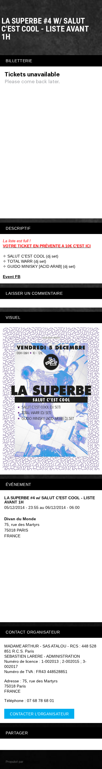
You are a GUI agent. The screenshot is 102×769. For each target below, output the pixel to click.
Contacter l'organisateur (39, 714)
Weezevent (32, 761)
